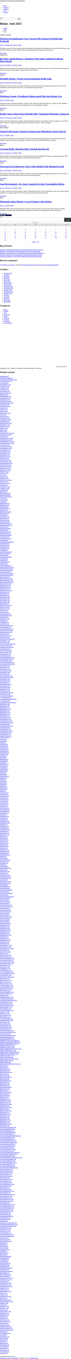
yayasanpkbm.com (5, 697)
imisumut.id (3, 789)
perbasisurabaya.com (6, 721)
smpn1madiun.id (5, 915)
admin (20, 45)
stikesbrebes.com (5, 597)
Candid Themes (33, 1358)
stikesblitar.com (4, 593)
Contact (6, 12)
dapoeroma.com (4, 1325)
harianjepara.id (4, 527)
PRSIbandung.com (5, 1114)
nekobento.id (4, 1331)
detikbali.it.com (4, 458)
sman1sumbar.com (5, 627)
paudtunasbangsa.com (6, 1020)
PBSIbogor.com (4, 706)
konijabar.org (4, 818)
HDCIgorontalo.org (6, 1077)
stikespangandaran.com (7, 582)
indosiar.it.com (4, 478)
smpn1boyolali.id (5, 898)
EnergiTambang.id (5, 1274)
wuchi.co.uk (3, 1305)
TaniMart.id (3, 1251)
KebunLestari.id (4, 1249)
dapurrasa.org (4, 1318)
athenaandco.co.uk (5, 1311)
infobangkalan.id (5, 508)
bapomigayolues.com (6, 1176)
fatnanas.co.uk (4, 995)
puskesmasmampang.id (6, 567)
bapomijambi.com (5, 1218)
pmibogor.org (4, 873)
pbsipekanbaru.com (5, 717)
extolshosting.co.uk (5, 1283)
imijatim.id (3, 773)
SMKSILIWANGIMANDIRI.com (10, 1042)
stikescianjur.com (5, 599)
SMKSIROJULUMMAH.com (9, 1054)
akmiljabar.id (3, 767)
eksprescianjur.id (5, 520)
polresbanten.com (5, 672)
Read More (3, 53)
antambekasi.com (5, 689)
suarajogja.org (4, 798)
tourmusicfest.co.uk (5, 947)
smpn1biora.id (4, 895)
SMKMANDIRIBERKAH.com (9, 1044)
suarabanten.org (4, 796)
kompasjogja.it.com (5, 461)
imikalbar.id (3, 783)
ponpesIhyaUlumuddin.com (8, 1127)
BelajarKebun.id (5, 1264)
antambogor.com (5, 691)
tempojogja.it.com (5, 468)
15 (66, 232)
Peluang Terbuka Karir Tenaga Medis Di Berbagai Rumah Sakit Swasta (21, 255)
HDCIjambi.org (4, 1079)
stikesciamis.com (5, 600)
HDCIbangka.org (5, 1069)
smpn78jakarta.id (5, 886)
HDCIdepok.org (5, 1085)
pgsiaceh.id (3, 739)
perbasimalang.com (5, 732)
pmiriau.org (3, 865)
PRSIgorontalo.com (6, 1110)
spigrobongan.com (5, 614)
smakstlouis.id (4, 540)
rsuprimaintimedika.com (7, 657)
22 (66, 235)
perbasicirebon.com (5, 736)
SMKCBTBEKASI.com (7, 1045)
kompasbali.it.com (5, 460)
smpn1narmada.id (5, 918)
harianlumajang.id (5, 533)
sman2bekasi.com (5, 649)
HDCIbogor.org (4, 1082)
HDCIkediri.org (4, 1094)
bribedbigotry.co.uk (5, 1279)
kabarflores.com (4, 404)
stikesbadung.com (5, 585)
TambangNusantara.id (6, 1271)
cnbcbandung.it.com (6, 446)
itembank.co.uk (4, 1306)
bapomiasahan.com (5, 1181)
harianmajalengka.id (6, 535)
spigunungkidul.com (6, 615)
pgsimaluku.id (4, 749)
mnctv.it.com (3, 485)
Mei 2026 (6, 278)
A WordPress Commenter (7, 265)
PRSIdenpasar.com (5, 1100)
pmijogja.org (3, 870)
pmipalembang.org (5, 868)
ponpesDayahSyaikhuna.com (8, 1154)
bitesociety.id (4, 1340)
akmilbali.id (3, 762)
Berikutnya (8, 215)
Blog (5, 5)
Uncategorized (8, 323)
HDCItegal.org (4, 1090)
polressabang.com (5, 669)
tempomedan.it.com (5, 466)
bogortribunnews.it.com (7, 433)
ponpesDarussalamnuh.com (8, 1159)
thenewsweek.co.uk (6, 980)
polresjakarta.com (5, 665)
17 (15, 235)
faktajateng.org (4, 843)
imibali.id (2, 779)
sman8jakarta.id (4, 543)
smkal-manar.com (5, 1023)
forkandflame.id (4, 1345)
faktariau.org (3, 848)
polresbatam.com (5, 679)
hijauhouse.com (4, 1350)
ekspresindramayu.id (6, 525)
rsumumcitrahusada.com (7, 662)
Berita (2, 92)
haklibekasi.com (4, 941)
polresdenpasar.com (5, 670)
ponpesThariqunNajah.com (8, 1149)
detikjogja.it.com (5, 455)
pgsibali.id (3, 742)
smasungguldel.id (5, 553)
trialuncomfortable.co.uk (7, 958)
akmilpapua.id (4, 754)
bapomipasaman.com (6, 1196)
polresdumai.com (5, 686)
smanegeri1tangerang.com (7, 644)
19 (35, 235)
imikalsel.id (3, 784)
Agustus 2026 (8, 273)
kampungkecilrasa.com (6, 1330)
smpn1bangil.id (4, 891)
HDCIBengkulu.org (6, 1072)
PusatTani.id (3, 1244)
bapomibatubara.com (6, 1182)
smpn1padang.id (5, 921)
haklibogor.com (4, 943)
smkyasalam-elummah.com (8, 1032)
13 (45, 232)
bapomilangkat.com (5, 1186)
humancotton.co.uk (5, 1008)
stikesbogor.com (4, 595)
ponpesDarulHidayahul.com (8, 1141)
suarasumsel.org (4, 811)
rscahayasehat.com (5, 654)
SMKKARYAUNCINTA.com (9, 1059)
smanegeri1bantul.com (6, 629)
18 (25, 235)
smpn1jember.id (4, 903)
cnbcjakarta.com (5, 391)
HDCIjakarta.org (5, 1075)
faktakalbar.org (4, 846)
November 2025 (8, 288)
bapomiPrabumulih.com (7, 1208)
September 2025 (8, 292)
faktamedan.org (4, 833)
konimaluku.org (4, 821)
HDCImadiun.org (5, 1095)
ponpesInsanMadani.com (7, 1137)
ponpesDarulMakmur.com (7, 1166)
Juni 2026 (6, 276)
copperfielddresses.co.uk (7, 973)
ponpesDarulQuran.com (7, 1151)
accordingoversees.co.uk (7, 962)
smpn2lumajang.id (5, 881)
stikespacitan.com (5, 577)
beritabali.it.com (4, 421)
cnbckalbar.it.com (5, 453)
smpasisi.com (4, 1221)
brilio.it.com (3, 431)
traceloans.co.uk (4, 978)
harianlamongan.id (5, 532)
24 (15, 237)
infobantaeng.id (4, 513)
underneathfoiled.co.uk (6, 987)
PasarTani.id (3, 1254)
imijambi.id (3, 781)
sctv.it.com (3, 475)
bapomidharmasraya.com (7, 1194)
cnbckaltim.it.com (5, 450)
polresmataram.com (5, 684)
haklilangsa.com (4, 926)
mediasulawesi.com (5, 401)
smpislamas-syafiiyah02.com (8, 1223)
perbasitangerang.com (6, 731)
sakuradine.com (4, 1336)
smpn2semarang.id (5, 876)
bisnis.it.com (3, 430)
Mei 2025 (6, 298)
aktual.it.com (3, 408)
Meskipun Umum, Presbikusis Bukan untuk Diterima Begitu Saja (31, 96)
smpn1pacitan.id (5, 920)
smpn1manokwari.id (6, 916)
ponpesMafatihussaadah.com (8, 1142)
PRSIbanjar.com (5, 1126)
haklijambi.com (4, 938)
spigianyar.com (4, 612)
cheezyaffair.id (4, 1346)
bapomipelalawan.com (6, 1211)
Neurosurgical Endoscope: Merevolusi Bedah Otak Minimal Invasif (32, 166)
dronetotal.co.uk (4, 950)
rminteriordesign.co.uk (6, 1301)
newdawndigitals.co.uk (6, 1010)
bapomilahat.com (5, 1202)
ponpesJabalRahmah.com (7, 1129)
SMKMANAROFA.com (7, 1047)
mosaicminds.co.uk (5, 1291)
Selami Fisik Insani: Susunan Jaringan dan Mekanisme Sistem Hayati (33, 131)
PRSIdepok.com (5, 1122)
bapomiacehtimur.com (6, 1172)
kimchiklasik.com (5, 1333)
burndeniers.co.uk (5, 968)
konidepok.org (4, 828)
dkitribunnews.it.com (6, 440)
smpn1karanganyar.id (6, 906)
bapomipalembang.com (7, 1206)
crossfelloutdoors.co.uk (6, 998)
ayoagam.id (3, 498)
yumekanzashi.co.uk (6, 993)
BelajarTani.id (4, 1246)
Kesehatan (8, 35)
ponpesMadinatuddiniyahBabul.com (10, 1136)
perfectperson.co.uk (5, 945)
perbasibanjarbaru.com (6, 722)
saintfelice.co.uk (4, 1012)
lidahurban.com (4, 1315)
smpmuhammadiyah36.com (8, 1226)
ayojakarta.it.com (5, 418)
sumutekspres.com (5, 398)
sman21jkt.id (3, 563)
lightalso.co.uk (4, 953)
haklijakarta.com (5, 925)
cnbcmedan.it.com (5, 451)
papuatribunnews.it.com (7, 443)
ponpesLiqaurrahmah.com (7, 1146)
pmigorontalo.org (5, 860)
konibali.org (3, 814)
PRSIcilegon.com (5, 1102)
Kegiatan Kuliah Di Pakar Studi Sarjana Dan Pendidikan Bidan (39, 265)
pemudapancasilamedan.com (8, 379)
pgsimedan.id (4, 746)
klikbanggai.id (4, 506)
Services (6, 7)
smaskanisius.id (4, 547)
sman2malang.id (5, 562)
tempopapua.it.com (5, 470)
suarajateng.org (4, 804)
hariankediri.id (4, 530)
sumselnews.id (4, 376)
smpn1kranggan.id (5, 910)
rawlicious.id (3, 1353)
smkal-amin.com (5, 1022)
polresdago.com (4, 667)
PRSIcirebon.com (5, 1121)
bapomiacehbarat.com (6, 1169)
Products (6, 9)
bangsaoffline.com (5, 384)
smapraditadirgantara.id (7, 542)
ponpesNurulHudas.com (7, 1134)
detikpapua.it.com (5, 456)
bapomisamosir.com (6, 1189)
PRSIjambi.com (4, 1112)
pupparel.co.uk (4, 1313)
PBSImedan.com (5, 707)
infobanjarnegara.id (5, 512)
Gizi (6, 55)
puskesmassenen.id (5, 572)
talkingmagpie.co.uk (6, 1007)
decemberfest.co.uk (5, 1300)
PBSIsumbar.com (5, 712)
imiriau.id (3, 791)
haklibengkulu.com (5, 935)
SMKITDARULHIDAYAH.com (10, 1052)
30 (5, 240)
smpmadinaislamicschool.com (8, 1224)
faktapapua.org (4, 849)
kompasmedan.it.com (6, 463)
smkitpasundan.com (6, 1027)
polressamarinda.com (6, 675)
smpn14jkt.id (4, 880)
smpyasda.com (4, 1238)
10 (15, 232)
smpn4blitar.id (4, 885)
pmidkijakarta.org (5, 854)
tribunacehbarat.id (5, 493)
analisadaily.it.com (5, 413)
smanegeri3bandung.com (7, 639)
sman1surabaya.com (6, 632)
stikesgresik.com (5, 609)
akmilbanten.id (4, 764)
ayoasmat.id (3, 501)
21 (55, 235)
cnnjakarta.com (4, 389)
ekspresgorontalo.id (5, 523)
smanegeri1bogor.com (6, 630)
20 (45, 235)
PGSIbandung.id (5, 737)
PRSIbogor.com (4, 1117)
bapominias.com (5, 1187)
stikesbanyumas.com (6, 590)
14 (55, 232)
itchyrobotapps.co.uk (6, 1286)
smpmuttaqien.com (5, 1228)
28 (55, 237)
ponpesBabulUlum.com (7, 1147)
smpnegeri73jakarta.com (7, 1236)
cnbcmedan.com (5, 386)
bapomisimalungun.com (7, 1191)
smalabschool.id (4, 545)
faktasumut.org (4, 853)
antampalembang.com (6, 692)
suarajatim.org (4, 803)
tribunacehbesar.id (5, 495)
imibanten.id (3, 778)
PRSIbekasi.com (5, 1115)
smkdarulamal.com (5, 1025)
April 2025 (7, 300)
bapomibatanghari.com (6, 1216)
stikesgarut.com (4, 604)
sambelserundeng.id (6, 1326)
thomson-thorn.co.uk (6, 983)
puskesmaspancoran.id (6, 568)
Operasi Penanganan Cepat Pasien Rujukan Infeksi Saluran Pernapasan (21, 256)
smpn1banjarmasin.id (6, 893)
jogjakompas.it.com (5, 435)
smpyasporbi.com (5, 1239)
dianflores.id (3, 620)
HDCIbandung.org (5, 1080)
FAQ (5, 10)
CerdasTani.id (4, 1248)
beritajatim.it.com (5, 425)
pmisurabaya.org (5, 875)
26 (35, 237)
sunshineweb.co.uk (5, 1296)
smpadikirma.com (5, 1219)
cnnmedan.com (4, 388)
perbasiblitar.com (5, 724)
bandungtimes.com (5, 396)
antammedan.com (5, 694)
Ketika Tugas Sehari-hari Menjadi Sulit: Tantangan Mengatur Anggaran (34, 114)
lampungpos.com (5, 399)
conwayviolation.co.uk (6, 972)
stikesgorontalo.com (6, 605)
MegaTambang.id (5, 1276)
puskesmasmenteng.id (6, 570)
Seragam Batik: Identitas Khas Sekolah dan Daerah (24, 149)
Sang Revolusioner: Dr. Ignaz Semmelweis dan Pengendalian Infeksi (32, 184)
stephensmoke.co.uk (6, 957)
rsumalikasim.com (5, 655)
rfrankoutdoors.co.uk (6, 1002)
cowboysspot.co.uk (5, 975)
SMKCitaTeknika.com (6, 1057)
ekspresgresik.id (4, 522)
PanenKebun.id (4, 1269)
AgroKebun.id (4, 1261)
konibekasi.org (4, 813)
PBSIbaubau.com (5, 714)
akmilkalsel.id (4, 761)
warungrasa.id (4, 1323)
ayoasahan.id (4, 500)
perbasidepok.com (5, 734)
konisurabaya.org (5, 829)
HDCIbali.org (4, 1067)
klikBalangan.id (4, 503)
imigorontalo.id (4, 776)
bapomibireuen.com (6, 1174)
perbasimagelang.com (6, 726)
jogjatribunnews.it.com (6, 438)
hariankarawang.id (5, 528)
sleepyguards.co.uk (5, 955)
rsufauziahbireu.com (6, 660)
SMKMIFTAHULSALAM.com (9, 1040)
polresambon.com (5, 680)
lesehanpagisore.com (6, 1328)
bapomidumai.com (5, 1213)
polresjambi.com (5, 674)
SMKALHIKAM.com (6, 1060)
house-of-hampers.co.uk (7, 992)
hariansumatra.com (5, 393)
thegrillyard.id (4, 1343)
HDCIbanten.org (5, 1070)
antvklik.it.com (4, 416)
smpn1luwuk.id (4, 913)
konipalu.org (3, 824)
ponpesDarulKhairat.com (7, 1131)
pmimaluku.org (4, 861)
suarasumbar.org (5, 809)
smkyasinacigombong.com (8, 1035)
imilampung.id (4, 793)
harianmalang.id (4, 537)
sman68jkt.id (3, 550)
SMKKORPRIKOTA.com (8, 1050)
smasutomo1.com (5, 640)
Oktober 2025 (8, 290)
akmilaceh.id (3, 766)
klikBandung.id (4, 505)
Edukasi (2, 35)
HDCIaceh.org (4, 1065)
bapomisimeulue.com (6, 1179)
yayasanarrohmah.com (6, 696)
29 (66, 237)
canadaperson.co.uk (6, 970)
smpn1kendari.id (5, 908)
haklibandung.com (5, 940)
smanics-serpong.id (5, 538)
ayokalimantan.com (5, 381)
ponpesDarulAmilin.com (7, 1164)
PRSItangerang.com (6, 1104)
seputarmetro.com (5, 406)
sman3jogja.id (4, 558)
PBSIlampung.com (5, 709)
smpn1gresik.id (4, 900)
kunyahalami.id (4, 1351)
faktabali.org (3, 836)
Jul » (37, 242)
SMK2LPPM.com (5, 1062)
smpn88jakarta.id (5, 888)
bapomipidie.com (5, 1177)
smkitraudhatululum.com (7, 1039)
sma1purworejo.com (6, 645)
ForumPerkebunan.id (6, 1268)
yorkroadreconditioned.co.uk (8, 1000)
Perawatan (7, 321)
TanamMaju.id (4, 1259)
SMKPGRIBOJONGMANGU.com (10, 1049)
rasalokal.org (3, 1316)
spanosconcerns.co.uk (6, 988)
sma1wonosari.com (5, 652)
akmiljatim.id (4, 771)
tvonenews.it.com (5, 483)
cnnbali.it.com (4, 490)
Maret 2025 (7, 302)
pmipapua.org (4, 863)
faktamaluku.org (5, 851)
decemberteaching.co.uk (7, 977)
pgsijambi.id (3, 741)
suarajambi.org (4, 799)
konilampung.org (5, 823)
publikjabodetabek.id (6, 378)
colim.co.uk (3, 1293)
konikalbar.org (4, 831)
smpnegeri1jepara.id (6, 905)
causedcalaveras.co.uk (6, 1278)
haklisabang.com (5, 928)
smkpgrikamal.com (5, 1028)
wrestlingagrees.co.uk (6, 985)
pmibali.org (3, 856)
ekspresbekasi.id (5, 517)
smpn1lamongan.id (5, 911)
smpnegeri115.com (5, 1229)
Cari (1, 217)
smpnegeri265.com (5, 1233)
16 (5, 235)
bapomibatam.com (5, 1214)
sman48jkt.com (4, 622)
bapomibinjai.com (5, 1192)
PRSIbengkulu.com (5, 1107)
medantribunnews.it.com (7, 441)
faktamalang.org (4, 834)
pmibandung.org (5, 871)
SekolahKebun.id (5, 1263)
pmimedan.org (4, 866)
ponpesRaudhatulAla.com (7, 1144)
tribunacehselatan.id (6, 496)
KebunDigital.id (4, 1258)
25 (25, 237)
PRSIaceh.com (4, 1097)
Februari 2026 (8, 283)
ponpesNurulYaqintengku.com (9, 1167)
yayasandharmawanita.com (8, 702)
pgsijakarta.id (4, 744)
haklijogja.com (4, 936)
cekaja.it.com (4, 436)
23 (5, 237)
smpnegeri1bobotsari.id (7, 896)
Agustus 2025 (8, 293)
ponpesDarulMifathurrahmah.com (10, 1152)
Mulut (5, 316)
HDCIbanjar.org (5, 1089)
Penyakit (6, 319)
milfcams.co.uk (4, 1289)
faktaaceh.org (4, 838)
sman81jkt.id (3, 560)
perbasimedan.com (5, 719)
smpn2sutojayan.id (5, 883)
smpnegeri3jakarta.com (6, 1234)
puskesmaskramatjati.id (6, 573)
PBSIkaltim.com (5, 711)
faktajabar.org (4, 841)
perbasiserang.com (5, 729)
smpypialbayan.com (6, 1241)
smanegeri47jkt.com (6, 650)
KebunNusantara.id (5, 1256)
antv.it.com (3, 414)
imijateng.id (3, 774)
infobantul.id (3, 515)
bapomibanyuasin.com (6, 1201)
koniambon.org (4, 826)
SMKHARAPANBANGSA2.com (10, 1064)
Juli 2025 (6, 295)
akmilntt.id (3, 757)
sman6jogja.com (5, 634)
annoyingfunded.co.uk (6, 963)
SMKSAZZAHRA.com (7, 1055)
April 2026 (7, 280)
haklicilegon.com (5, 931)
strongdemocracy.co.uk (6, 948)
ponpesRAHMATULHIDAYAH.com (11, 1157)
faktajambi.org (4, 839)
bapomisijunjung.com (6, 1197)
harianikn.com (4, 394)
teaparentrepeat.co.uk (6, 1003)
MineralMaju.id (4, 1273)
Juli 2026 (6, 275)
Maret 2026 (7, 281)
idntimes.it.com (4, 471)
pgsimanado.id (4, 751)
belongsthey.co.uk (5, 965)
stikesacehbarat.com (6, 583)
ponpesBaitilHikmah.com (7, 1139)
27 (45, 237)
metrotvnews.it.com (5, 480)
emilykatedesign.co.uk (6, 997)
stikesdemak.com (5, 602)
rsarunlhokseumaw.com (7, 659)
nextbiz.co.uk (4, 1295)
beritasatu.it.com (5, 426)
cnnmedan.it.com (5, 486)
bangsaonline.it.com (6, 423)
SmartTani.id (3, 1243)
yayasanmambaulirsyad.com (8, 699)
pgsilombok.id (4, 747)
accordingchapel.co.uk (6, 960)
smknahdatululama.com (7, 1037)
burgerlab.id (3, 1341)
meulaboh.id (3, 491)
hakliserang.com (5, 933)
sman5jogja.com (5, 642)
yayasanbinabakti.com (6, 1018)
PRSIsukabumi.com (6, 1124)
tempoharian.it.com (5, 465)
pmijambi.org (4, 858)
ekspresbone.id (4, 518)
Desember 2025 (8, 286)
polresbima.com (4, 682)
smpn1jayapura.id (5, 901)
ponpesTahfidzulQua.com (7, 1156)
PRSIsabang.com (5, 1099)
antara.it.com (3, 411)
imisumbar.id (3, 788)
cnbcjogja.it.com (5, 445)
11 (25, 232)
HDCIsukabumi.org (6, 1087)
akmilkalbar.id (4, 759)
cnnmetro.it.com (4, 488)
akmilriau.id (3, 756)
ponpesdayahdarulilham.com (8, 1162)
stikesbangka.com (5, 588)
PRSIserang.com (5, 1105)
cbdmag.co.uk (4, 1310)
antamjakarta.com (5, 687)
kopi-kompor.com (5, 1321)
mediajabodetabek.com (6, 403)
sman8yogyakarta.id (6, 552)
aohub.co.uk (3, 1298)
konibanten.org (4, 816)
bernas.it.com (4, 428)
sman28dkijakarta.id (6, 557)
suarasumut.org (4, 808)
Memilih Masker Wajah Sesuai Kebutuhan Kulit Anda (26, 79)
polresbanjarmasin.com (6, 677)
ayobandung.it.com (5, 419)
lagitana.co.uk (4, 1303)
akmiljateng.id (4, 769)
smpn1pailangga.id (5, 923)
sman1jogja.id (4, 555)
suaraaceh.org (4, 794)
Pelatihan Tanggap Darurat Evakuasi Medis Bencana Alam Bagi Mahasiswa (22, 253)
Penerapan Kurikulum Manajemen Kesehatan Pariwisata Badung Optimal (21, 250)
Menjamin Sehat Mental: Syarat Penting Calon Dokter (26, 201)
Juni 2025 (6, 297)
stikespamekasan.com (6, 578)
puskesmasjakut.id (5, 565)
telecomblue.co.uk (5, 990)
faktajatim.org (4, 844)
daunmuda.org (4, 1348)
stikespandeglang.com (6, 580)
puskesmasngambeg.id (6, 575)
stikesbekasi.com (5, 592)
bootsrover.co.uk (5, 967)
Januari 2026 (7, 285)
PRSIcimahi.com (5, 1119)
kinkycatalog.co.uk (5, 1015)
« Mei (33, 242)
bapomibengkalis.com (6, 1209)
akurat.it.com (4, 409)
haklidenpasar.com (5, 930)
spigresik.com (4, 610)
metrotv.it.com (4, 473)
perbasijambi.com (5, 727)
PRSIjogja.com (4, 1109)
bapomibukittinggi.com (6, 1199)
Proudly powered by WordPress (9, 1358)
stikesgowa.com (4, 607)
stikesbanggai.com (5, 587)
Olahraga (6, 318)
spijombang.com (5, 619)
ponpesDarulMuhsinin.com (8, 1132)
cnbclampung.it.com (6, 448)
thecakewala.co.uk (5, 982)
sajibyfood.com (4, 1320)
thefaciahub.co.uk (5, 1017)
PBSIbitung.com (5, 716)
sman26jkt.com (4, 624)
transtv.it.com (4, 476)
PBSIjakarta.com (5, 704)
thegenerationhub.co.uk (7, 1005)
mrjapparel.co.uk (5, 1013)
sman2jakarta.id (4, 548)
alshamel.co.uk (4, 1288)
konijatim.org (4, 819)
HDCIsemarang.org (6, 1092)
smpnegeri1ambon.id (6, 890)
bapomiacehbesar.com (6, 1171)
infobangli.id (3, 510)
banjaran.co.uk (4, 1308)
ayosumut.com (4, 383)
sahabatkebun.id (4, 1266)
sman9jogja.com (5, 637)
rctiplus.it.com (4, 481)
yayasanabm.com (5, 701)
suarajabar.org (4, 801)
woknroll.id (3, 1335)
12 (35, 232)
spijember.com (4, 617)
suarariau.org (4, 806)
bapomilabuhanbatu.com (7, 1184)
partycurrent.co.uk (5, 952)
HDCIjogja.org (4, 1074)
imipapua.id (3, 786)
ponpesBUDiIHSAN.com (7, 1161)
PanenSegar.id (4, 1253)
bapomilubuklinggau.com (7, 1204)
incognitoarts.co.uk (5, 1284)
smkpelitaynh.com (5, 1034)
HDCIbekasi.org (5, 1084)
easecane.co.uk (4, 1281)
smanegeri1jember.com (6, 647)
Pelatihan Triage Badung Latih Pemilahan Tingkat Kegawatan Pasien (20, 251)
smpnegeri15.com (5, 1231)
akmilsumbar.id (4, 752)
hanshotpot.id (4, 1338)
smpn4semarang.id (5, 878)
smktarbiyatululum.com (7, 1030)
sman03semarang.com (6, 625)
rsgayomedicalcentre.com (7, 664)
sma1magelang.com (6, 635)
